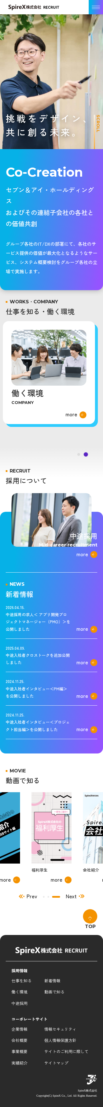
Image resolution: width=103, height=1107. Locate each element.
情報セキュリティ (60, 1029)
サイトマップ (56, 1063)
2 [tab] (55, 897)
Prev (32, 896)
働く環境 (19, 992)
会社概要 (19, 1040)
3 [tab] (59, 897)
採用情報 (19, 970)
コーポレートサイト (29, 1019)
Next (71, 896)
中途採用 (19, 1003)
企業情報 (19, 1029)
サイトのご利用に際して (66, 1051)
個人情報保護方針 (60, 1040)
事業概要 (19, 1051)
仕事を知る (21, 980)
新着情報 (52, 980)
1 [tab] (47, 897)
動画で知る (54, 992)
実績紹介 (19, 1063)
